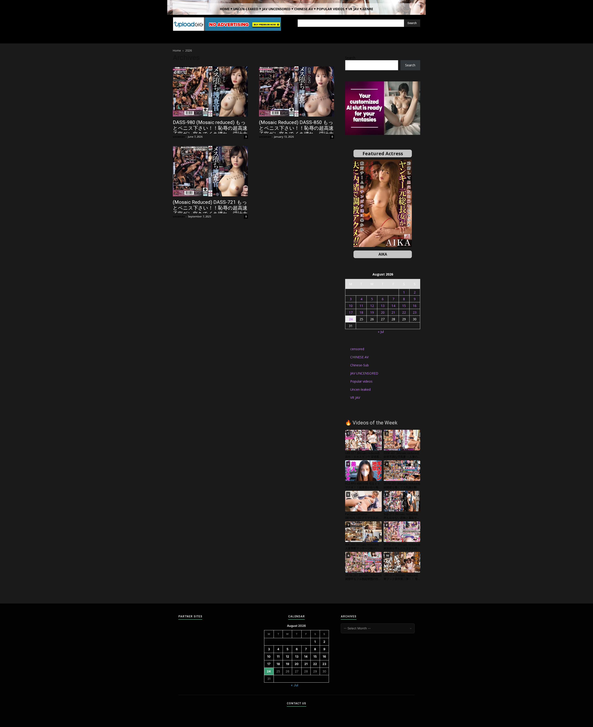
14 (393, 305)
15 (404, 305)
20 (383, 312)
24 (351, 319)
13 (383, 305)
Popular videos (361, 381)
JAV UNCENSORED (364, 373)
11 (361, 305)
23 (414, 312)
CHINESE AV (359, 357)
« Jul (381, 331)
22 (404, 312)
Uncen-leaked (360, 389)
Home (177, 51)
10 (351, 305)
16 (414, 305)
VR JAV (355, 397)
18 (361, 312)
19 (372, 312)
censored (357, 349)
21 (393, 312)
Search (350, 58)
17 (351, 312)
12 (372, 305)
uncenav (179, 136)
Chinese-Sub (359, 365)
